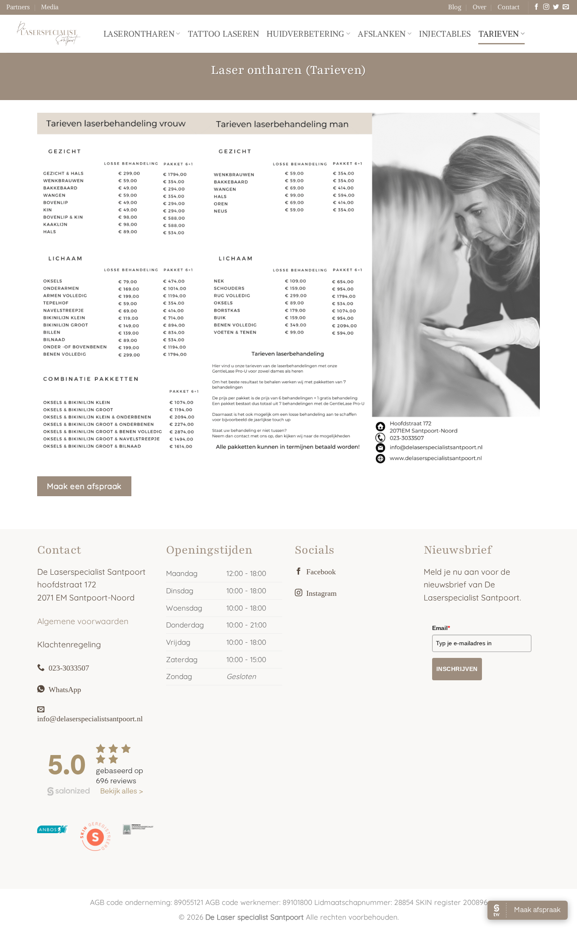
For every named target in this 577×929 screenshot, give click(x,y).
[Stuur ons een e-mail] (566, 7)
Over (479, 7)
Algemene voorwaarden (82, 621)
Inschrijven (457, 669)
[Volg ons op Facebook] (536, 7)
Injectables (445, 34)
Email (441, 628)
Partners (18, 7)
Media (49, 7)
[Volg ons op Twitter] (556, 7)
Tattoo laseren (223, 34)
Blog (454, 7)
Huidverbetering (306, 34)
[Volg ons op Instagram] (546, 7)
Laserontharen (138, 34)
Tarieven (499, 34)
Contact (509, 7)
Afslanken (382, 34)
